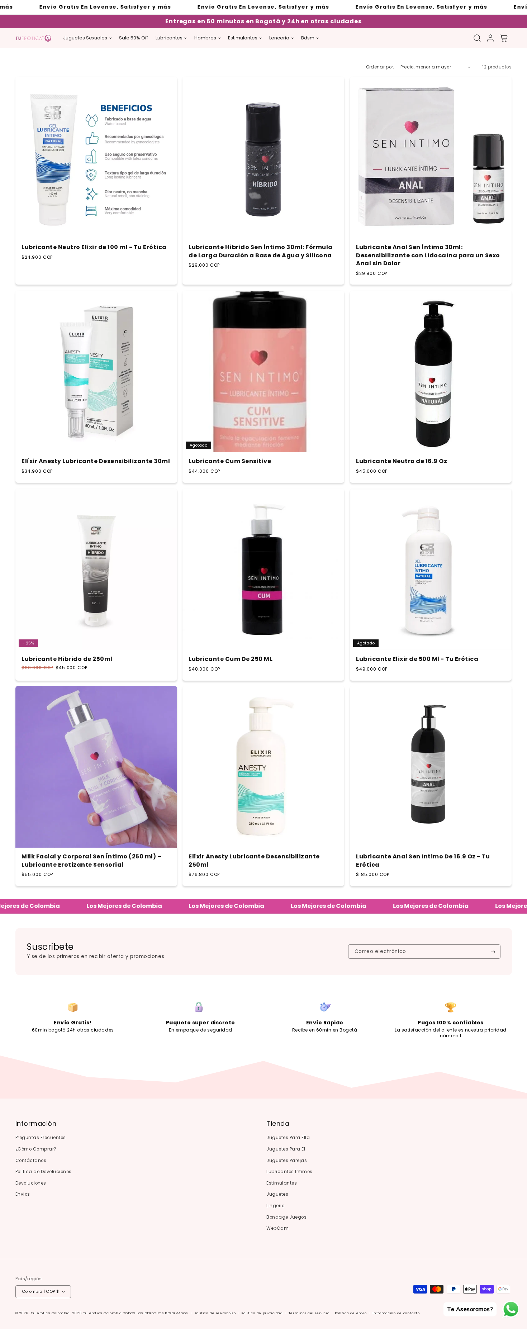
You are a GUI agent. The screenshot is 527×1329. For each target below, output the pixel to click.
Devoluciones (30, 1183)
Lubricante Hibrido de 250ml (67, 659)
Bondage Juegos (286, 1217)
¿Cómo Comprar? (36, 1149)
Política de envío (350, 1313)
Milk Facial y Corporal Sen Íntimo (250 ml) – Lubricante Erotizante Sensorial (91, 861)
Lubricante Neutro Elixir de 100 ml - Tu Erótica (94, 248)
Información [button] (36, 1124)
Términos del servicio (309, 1313)
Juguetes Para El (285, 1149)
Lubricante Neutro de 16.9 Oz (401, 461)
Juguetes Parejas (286, 1160)
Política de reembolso (215, 1313)
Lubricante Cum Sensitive (230, 461)
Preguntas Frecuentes (40, 1137)
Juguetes (277, 1194)
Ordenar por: (380, 67)
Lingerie (275, 1206)
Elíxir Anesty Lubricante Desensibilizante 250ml (254, 861)
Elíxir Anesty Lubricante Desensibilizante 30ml (96, 461)
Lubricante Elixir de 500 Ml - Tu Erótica (417, 659)
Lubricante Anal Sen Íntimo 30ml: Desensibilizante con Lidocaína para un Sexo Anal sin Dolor (428, 256)
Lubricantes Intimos (289, 1172)
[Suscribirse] (493, 951)
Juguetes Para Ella (288, 1137)
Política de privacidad (262, 1313)
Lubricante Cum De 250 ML (230, 659)
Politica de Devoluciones (43, 1172)
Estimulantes (281, 1183)
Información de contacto (396, 1313)
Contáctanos (31, 1160)
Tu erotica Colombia (50, 1313)
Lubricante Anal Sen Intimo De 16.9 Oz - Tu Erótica (423, 861)
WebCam (277, 1228)
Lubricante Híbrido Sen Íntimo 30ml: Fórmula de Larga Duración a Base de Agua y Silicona (261, 251)
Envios (22, 1194)
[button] (87, 38)
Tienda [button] (277, 1124)
